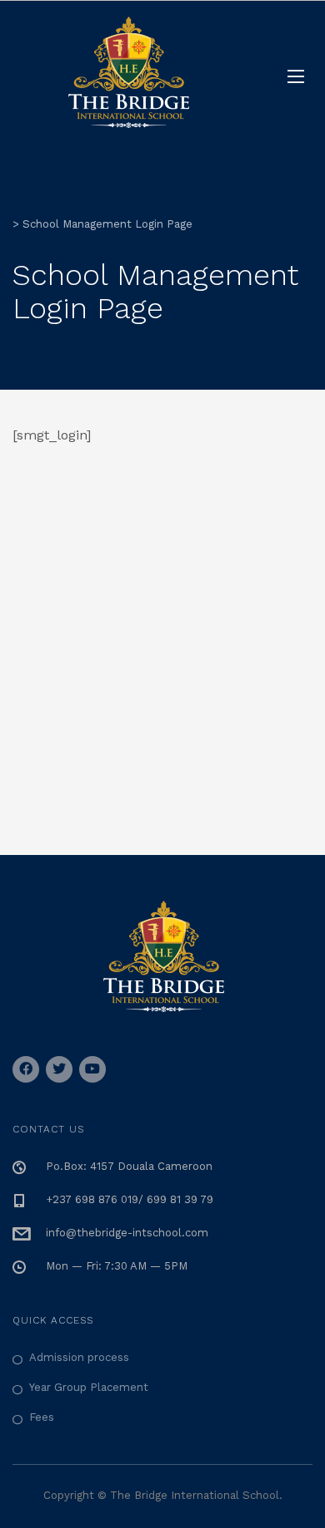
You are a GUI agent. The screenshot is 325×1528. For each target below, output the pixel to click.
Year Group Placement (88, 1387)
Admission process (79, 1357)
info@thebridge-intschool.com (127, 1232)
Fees (41, 1417)
